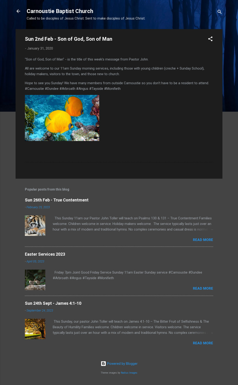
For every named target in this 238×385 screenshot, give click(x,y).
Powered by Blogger (122, 364)
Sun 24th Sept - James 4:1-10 (53, 303)
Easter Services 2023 (45, 254)
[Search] (219, 13)
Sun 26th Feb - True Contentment (57, 200)
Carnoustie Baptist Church (60, 11)
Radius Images (129, 372)
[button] (210, 39)
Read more (203, 240)
